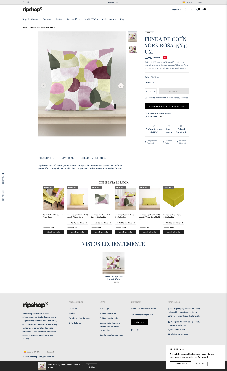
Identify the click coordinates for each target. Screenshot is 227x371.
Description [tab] (46, 158)
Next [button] (121, 85)
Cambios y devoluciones (79, 318)
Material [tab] (68, 158)
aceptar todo (180, 364)
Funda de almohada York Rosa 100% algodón (100, 216)
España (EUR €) (33, 352)
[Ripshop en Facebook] (132, 330)
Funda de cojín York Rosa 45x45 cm (114, 277)
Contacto (73, 308)
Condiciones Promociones (111, 335)
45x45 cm (150, 82)
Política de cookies (108, 313)
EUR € (188, 2)
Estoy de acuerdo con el (168, 97)
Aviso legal (104, 308)
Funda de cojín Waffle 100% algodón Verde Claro (77, 216)
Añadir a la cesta (173, 232)
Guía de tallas (75, 323)
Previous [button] (43, 85)
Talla (89, 365)
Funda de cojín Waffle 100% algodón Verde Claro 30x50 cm (149, 217)
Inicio (25, 27)
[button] (186, 9)
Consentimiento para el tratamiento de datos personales (110, 326)
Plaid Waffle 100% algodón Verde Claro (53, 216)
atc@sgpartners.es (179, 334)
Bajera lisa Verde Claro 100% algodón (172, 216)
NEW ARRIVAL (3, 195)
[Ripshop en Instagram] (138, 330)
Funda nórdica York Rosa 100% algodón (124, 216)
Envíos (72, 313)
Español (199, 2)
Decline (200, 364)
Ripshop (33, 356)
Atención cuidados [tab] (93, 158)
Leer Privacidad (201, 357)
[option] (82, 83)
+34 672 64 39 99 (177, 329)
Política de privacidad (109, 318)
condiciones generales (178, 97)
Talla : (152, 77)
